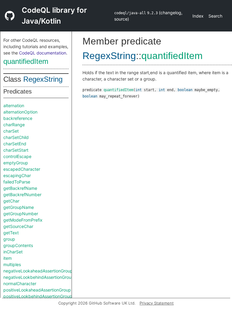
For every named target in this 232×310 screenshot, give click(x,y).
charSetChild (16, 137)
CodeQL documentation (42, 52)
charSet (11, 131)
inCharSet (13, 251)
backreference (17, 118)
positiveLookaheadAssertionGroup (37, 289)
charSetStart (15, 150)
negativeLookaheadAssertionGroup (38, 270)
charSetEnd (14, 143)
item (7, 258)
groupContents (18, 245)
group (9, 239)
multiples (12, 264)
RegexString (43, 79)
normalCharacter (19, 283)
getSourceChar (18, 226)
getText (11, 232)
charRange (14, 124)
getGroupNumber (20, 213)
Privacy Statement (157, 303)
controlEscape (17, 156)
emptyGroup (15, 162)
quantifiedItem (25, 61)
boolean (185, 90)
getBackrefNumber (22, 194)
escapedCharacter (21, 169)
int (138, 90)
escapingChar (17, 175)
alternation (13, 105)
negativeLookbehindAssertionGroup (38, 277)
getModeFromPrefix (23, 220)
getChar (11, 200)
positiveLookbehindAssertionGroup (37, 296)
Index (198, 15)
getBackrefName (20, 188)
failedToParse (16, 181)
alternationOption (20, 111)
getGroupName (18, 207)
